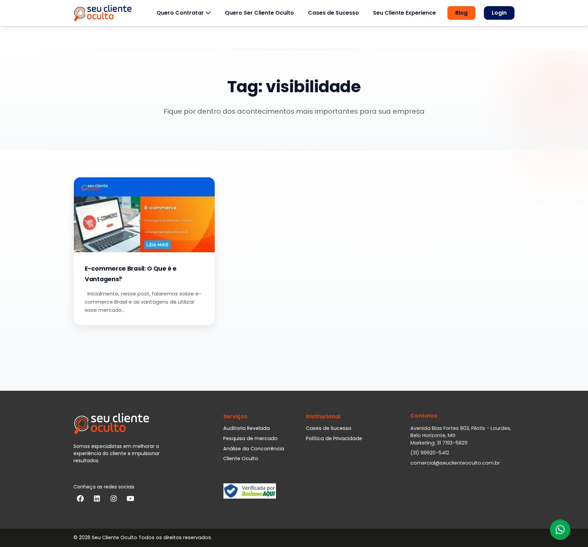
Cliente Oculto (240, 458)
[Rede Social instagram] (113, 500)
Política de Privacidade (334, 438)
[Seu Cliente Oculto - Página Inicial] (103, 13)
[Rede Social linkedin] (97, 500)
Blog (461, 13)
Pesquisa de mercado (250, 438)
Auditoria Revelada (246, 428)
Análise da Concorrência (253, 448)
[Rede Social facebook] (80, 500)
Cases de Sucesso (333, 13)
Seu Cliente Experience (404, 13)
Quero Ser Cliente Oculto (259, 13)
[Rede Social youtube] (130, 500)
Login (499, 13)
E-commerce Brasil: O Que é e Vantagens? (131, 273)
